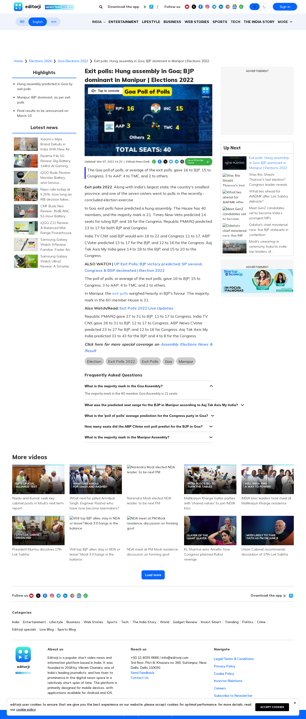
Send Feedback (142, 672)
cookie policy (26, 709)
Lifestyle (151, 22)
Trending (232, 622)
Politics (247, 622)
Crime (261, 622)
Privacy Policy (224, 666)
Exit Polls (150, 361)
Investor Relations (228, 681)
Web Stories (197, 22)
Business (172, 22)
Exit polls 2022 (121, 361)
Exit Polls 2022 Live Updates (146, 308)
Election (94, 361)
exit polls (120, 293)
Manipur (186, 361)
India (15, 622)
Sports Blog (66, 629)
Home (18, 61)
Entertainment (124, 22)
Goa (168, 361)
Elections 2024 (40, 61)
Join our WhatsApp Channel (195, 161)
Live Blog (47, 629)
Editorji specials (24, 629)
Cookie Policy (224, 673)
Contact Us (140, 677)
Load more (153, 575)
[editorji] (23, 654)
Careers (220, 688)
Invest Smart (211, 622)
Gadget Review (185, 622)
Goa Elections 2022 (73, 61)
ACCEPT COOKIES (272, 707)
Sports (220, 22)
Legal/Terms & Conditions (234, 659)
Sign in (285, 7)
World (164, 622)
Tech (235, 22)
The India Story (259, 22)
